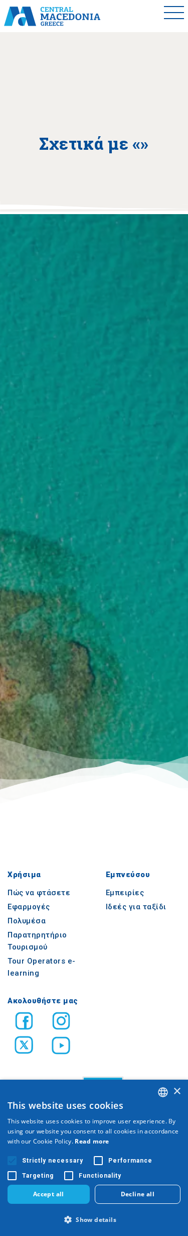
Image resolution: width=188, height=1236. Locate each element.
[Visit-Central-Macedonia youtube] (61, 1047)
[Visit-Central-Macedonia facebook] (24, 1022)
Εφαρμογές (29, 906)
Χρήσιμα (24, 874)
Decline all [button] (137, 1194)
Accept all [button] (48, 1194)
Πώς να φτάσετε (39, 892)
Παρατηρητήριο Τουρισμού (37, 941)
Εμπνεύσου (128, 874)
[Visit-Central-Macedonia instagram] (61, 1022)
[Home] (52, 16)
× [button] (176, 1091)
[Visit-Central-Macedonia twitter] (24, 1046)
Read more (92, 1141)
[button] (94, 1219)
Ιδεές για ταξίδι (136, 906)
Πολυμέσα (27, 920)
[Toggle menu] (174, 16)
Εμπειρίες (125, 892)
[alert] (94, 1158)
